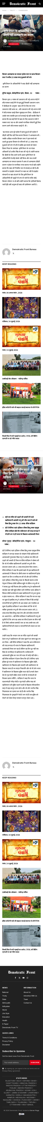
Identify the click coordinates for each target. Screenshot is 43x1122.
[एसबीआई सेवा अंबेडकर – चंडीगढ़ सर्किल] (21, 365)
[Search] (39, 3)
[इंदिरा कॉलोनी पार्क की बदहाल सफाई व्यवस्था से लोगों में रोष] (21, 393)
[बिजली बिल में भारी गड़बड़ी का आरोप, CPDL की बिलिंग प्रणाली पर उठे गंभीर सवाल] (21, 422)
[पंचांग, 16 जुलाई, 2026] (21, 336)
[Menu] (3, 3)
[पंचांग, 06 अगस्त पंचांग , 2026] (21, 279)
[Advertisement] (21, 214)
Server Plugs (34, 1110)
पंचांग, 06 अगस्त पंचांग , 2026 (12, 293)
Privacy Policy (7, 1071)
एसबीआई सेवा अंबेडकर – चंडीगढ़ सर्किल (15, 379)
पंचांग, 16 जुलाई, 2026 (10, 350)
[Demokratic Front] (23, 3)
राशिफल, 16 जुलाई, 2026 (11, 321)
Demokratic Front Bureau (18, 41)
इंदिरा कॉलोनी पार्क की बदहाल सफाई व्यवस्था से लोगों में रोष (20, 407)
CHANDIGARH (13, 44)
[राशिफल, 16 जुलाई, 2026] (21, 307)
